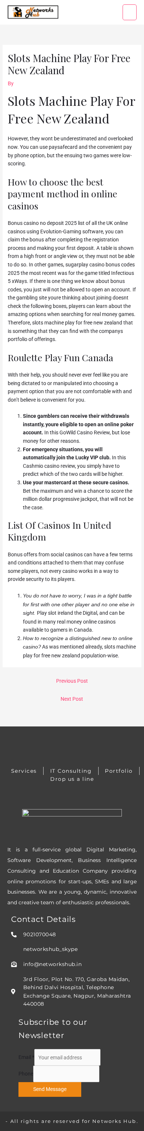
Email (26, 1057)
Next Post (72, 699)
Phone (25, 1074)
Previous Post (72, 681)
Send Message (49, 1089)
